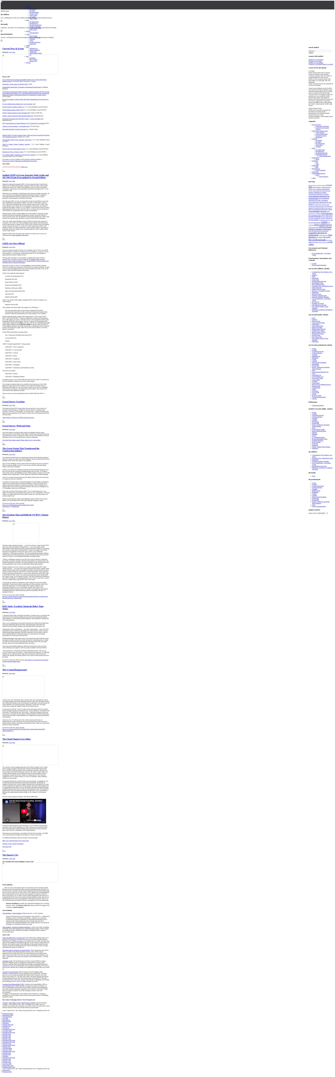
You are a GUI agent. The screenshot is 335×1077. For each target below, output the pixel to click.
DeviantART (315, 365)
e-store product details (322, 134)
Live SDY (5, 1018)
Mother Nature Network (318, 329)
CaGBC (314, 263)
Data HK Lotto (6, 1021)
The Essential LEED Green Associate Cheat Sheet (16, 140)
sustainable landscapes (323, 235)
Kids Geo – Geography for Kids (321, 291)
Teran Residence (323, 176)
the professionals (320, 143)
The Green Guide (317, 337)
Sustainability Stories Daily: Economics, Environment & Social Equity (21, 87)
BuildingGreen (316, 356)
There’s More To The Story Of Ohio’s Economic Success (18, 417)
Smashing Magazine (317, 440)
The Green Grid (6, 846)
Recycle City (315, 302)
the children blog (320, 150)
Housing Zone (316, 386)
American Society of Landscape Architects (317, 185)
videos (314, 178)
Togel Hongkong (7, 1017)
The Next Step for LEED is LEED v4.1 (13, 107)
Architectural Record (318, 351)
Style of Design (316, 442)
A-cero (314, 348)
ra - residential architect (318, 437)
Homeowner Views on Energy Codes (12, 152)
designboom (315, 364)
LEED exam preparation (313, 227)
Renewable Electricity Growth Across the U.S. (15, 129)
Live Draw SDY (7, 1031)
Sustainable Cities (7, 961)
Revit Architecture (317, 231)
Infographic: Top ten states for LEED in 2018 (14, 84)
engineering (315, 165)
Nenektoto (5, 1056)
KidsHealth (315, 292)
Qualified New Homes (318, 330)
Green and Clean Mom (318, 322)
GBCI (310, 209)
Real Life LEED (316, 395)
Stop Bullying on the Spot (319, 305)
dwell (313, 318)
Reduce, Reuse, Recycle (318, 332)
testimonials (319, 137)
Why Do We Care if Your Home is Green (13, 149)
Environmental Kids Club (319, 281)
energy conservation (323, 189)
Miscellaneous (316, 168)
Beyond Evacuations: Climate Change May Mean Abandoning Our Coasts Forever (25, 99)
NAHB (314, 394)
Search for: (312, 51)
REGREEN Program (318, 333)
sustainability (315, 157)
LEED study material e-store (320, 131)
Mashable (314, 434)
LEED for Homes (325, 227)
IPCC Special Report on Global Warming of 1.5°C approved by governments (23, 123)
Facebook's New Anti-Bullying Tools (322, 286)
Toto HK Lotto (6, 1054)
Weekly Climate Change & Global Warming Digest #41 (17, 116)
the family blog (320, 151)
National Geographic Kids (319, 295)
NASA (314, 436)
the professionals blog (321, 153)
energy (317, 159)
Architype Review (317, 353)
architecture (315, 172)
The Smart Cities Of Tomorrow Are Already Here (16, 950)
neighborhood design (321, 154)
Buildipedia (315, 358)
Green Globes (316, 380)
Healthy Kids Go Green (318, 289)
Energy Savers (316, 321)
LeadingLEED (316, 387)
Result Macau (6, 1020)
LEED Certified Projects (323, 225)
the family (318, 142)
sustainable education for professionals (318, 234)
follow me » (24, 167)
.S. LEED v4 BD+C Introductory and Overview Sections (18, 155)
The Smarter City (10, 855)
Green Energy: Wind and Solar (16, 426)
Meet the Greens (316, 294)
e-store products (320, 132)
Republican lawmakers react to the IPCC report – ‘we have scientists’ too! (22, 119)
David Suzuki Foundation (319, 265)
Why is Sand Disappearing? (14, 670)
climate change (316, 187)
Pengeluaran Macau (7, 1013)
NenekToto (5, 1023)
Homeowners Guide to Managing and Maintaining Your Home (19, 161)
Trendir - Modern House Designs (321, 447)
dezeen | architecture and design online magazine (321, 368)
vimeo (317, 164)
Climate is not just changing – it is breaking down (16, 126)
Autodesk (329, 185)
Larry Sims (12, 52)
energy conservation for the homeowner (319, 190)
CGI (317, 162)
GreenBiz (314, 381)
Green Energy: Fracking (13, 402)
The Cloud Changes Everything (16, 739)
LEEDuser (315, 391)
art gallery (318, 146)
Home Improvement (317, 326)
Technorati (315, 443)
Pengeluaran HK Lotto (8, 1029)
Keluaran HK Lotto (7, 1024)
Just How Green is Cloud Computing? (13, 843)
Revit (310, 231)
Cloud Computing (320, 170)
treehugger (315, 445)
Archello (314, 350)
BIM (317, 167)
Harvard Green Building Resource (321, 384)
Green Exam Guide (317, 378)
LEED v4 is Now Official (13, 243)
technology (315, 161)
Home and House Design (319, 431)
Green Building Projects (318, 173)
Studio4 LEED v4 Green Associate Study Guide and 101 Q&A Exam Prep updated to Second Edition (25, 176)
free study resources (321, 135)
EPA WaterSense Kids (318, 284)
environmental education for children (319, 194)
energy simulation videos (317, 192)
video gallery (319, 145)
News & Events (316, 124)
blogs (313, 148)
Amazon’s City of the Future (10, 972)
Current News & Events (13, 48)
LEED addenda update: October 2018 (12, 110)
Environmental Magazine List (320, 372)
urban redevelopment (325, 156)
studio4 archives (313, 513)
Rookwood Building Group (319, 439)
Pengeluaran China (7, 1015)
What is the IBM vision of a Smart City (13, 938)
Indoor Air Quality (317, 327)
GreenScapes (315, 324)
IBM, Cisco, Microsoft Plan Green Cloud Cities (15, 840)
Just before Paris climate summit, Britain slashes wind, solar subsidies (21, 440)
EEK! (313, 276)
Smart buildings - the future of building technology (16, 927)
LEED (317, 175)
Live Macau (5, 1028)
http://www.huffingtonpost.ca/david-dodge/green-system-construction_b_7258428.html (18, 505)
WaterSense (315, 341)
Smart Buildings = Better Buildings (12, 913)
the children (319, 140)
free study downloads (318, 208)
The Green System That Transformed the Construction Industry (20, 449)
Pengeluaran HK (7, 1072)
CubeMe (314, 361)
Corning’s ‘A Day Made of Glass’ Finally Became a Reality (18, 1003)
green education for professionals (321, 214)
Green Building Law (317, 376)
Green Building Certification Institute (322, 209)
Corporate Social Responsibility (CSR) (13, 984)
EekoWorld (315, 278)
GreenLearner (316, 383)
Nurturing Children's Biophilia (320, 297)
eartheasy (314, 275)
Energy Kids (315, 280)
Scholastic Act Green (318, 303)
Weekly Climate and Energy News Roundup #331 (16, 113)
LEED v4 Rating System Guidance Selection (16, 144)
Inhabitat (314, 432)
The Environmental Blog (319, 397)
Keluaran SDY (6, 1046)
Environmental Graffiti (318, 429)
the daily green (316, 335)
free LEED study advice (318, 206)
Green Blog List (316, 375)
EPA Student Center (317, 283)
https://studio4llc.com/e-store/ (20, 235)
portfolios (314, 139)
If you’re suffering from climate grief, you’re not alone (17, 104)
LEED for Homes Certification (320, 229)
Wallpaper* (315, 448)
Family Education (317, 287)
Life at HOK (315, 392)
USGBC (330, 242)
